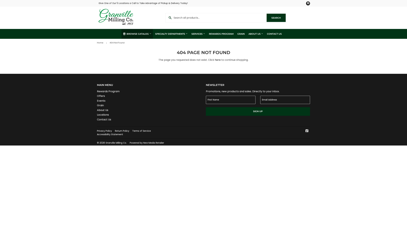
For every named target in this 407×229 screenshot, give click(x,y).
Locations (103, 115)
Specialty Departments (170, 34)
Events (101, 101)
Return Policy (122, 130)
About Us (254, 34)
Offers (101, 96)
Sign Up (258, 111)
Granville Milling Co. (116, 142)
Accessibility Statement (110, 134)
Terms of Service (141, 130)
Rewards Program (221, 34)
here (218, 60)
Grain (241, 34)
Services (197, 34)
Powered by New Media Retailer (147, 142)
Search (278, 17)
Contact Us (274, 34)
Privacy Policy (104, 130)
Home (100, 42)
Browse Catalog (137, 34)
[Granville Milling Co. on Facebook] (307, 131)
